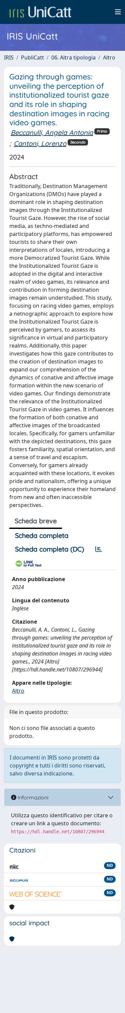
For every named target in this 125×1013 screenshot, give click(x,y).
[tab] (99, 549)
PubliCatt (32, 57)
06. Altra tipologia (73, 57)
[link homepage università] (40, 12)
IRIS (9, 57)
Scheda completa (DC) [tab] (49, 549)
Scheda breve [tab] (36, 521)
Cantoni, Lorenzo (40, 143)
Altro (109, 57)
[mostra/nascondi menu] (118, 12)
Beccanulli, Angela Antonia (52, 132)
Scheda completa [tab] (41, 535)
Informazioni (32, 797)
